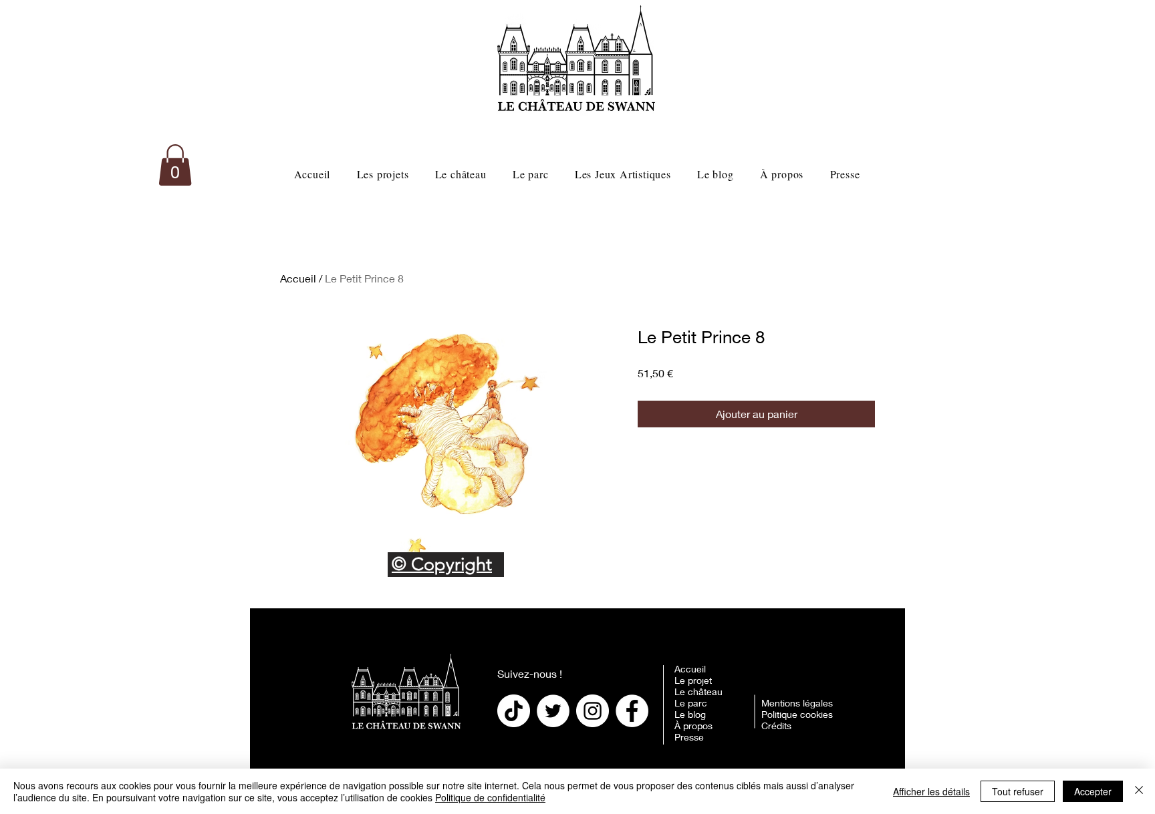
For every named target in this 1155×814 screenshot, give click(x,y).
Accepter (1093, 791)
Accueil (298, 278)
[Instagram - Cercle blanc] (592, 710)
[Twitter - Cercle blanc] (553, 710)
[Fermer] (1139, 791)
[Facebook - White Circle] (632, 710)
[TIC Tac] (513, 710)
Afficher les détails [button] (931, 791)
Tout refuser (1017, 791)
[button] (175, 165)
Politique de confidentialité (490, 797)
